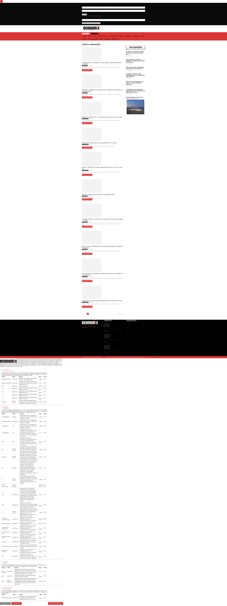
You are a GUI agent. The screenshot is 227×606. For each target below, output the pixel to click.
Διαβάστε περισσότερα (87, 70)
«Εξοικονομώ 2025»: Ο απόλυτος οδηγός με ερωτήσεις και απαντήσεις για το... (112, 351)
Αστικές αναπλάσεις (84, 65)
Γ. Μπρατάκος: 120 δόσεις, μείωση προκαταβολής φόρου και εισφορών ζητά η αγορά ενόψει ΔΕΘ (135, 75)
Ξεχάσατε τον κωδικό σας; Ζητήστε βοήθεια (92, 16)
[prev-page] (83, 314)
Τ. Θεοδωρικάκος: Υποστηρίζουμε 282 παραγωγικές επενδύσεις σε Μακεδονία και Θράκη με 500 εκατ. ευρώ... (135, 91)
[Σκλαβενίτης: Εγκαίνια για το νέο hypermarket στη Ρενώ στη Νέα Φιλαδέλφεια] (113, 325)
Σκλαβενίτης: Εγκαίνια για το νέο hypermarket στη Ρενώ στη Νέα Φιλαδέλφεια (113, 329)
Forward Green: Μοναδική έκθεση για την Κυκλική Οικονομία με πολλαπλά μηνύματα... (113, 340)
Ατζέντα (101, 39)
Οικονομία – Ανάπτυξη (138, 36)
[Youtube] (86, 327)
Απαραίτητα (6, 369)
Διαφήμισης (6, 406)
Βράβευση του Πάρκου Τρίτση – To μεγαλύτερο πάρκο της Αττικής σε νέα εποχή (102, 117)
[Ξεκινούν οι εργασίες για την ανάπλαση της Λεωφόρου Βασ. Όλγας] (102, 186)
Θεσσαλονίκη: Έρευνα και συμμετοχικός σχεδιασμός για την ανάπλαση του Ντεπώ (102, 300)
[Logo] (86, 34)
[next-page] (93, 314)
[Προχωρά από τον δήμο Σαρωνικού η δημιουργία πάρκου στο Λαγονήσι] (102, 134)
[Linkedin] (84, 327)
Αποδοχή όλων (16, 603)
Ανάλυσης (6, 561)
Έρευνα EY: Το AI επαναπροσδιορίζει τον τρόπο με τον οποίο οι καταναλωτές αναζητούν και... (135, 83)
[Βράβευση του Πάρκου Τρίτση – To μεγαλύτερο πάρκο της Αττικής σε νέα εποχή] (102, 109)
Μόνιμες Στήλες (116, 39)
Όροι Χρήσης (119, 357)
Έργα (95, 36)
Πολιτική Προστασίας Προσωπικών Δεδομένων (137, 357)
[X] (85, 327)
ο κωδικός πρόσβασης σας (88, 13)
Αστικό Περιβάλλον (102, 36)
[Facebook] (82, 327)
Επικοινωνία (113, 357)
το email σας (84, 21)
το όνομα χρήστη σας (87, 9)
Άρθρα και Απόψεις (92, 39)
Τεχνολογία (128, 36)
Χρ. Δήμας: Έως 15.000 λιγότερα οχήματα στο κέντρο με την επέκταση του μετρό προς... (135, 53)
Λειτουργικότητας (8, 587)
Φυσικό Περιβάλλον (112, 36)
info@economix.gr (92, 326)
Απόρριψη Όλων (5, 603)
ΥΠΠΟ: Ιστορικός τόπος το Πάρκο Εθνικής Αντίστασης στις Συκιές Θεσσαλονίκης (135, 68)
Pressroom (107, 39)
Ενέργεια (90, 36)
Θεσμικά (85, 39)
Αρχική (84, 36)
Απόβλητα (121, 36)
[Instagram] (83, 327)
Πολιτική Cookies (125, 357)
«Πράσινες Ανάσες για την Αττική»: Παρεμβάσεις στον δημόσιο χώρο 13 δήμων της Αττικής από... (135, 61)
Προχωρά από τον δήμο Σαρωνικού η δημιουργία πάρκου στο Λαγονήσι (99, 143)
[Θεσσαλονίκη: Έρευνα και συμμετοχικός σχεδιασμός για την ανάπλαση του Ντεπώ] (102, 292)
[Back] (82, 3)
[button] (143, 33)
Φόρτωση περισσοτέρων (131, 99)
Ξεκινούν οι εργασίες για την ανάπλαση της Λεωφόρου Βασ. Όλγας (98, 194)
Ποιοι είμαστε (107, 357)
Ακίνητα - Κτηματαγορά (85, 118)
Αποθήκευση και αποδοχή (55, 603)
